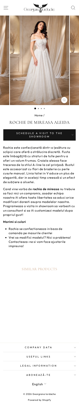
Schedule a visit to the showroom (39, 135)
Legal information (38, 365)
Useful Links (38, 356)
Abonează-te (38, 374)
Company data (38, 347)
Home (39, 115)
